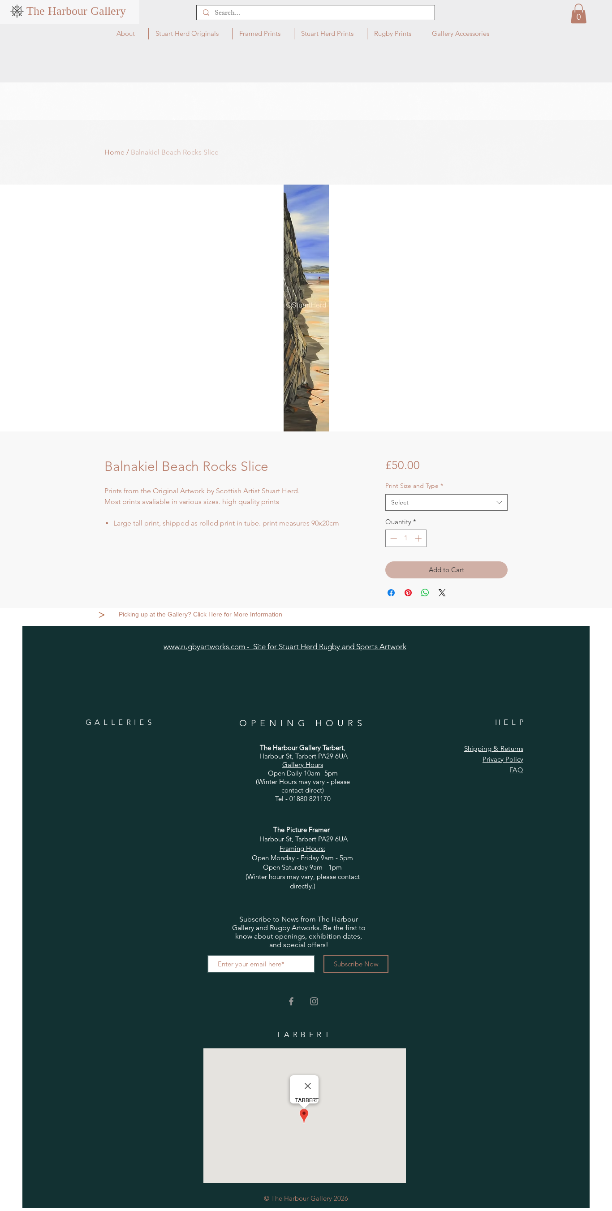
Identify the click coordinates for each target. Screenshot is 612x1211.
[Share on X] (442, 592)
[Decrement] (393, 538)
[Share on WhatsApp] (425, 592)
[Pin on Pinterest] (408, 592)
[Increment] (419, 538)
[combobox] (446, 502)
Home (114, 152)
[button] (578, 13)
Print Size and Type (414, 486)
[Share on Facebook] (391, 592)
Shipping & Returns (493, 748)
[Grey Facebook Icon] (291, 1001)
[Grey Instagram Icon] (314, 1001)
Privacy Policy (503, 759)
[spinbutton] (405, 538)
